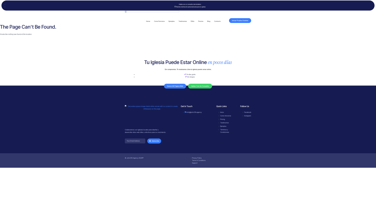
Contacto (217, 21)
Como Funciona (159, 21)
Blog (208, 21)
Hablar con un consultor (200, 86)
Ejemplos (172, 21)
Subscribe (155, 141)
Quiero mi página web (175, 86)
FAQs (192, 21)
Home (148, 21)
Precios (200, 21)
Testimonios (183, 21)
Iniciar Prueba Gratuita (240, 20)
